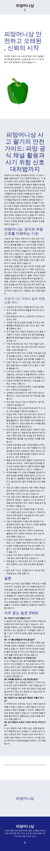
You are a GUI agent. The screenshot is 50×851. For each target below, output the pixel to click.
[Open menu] (25, 10)
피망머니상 (25, 5)
